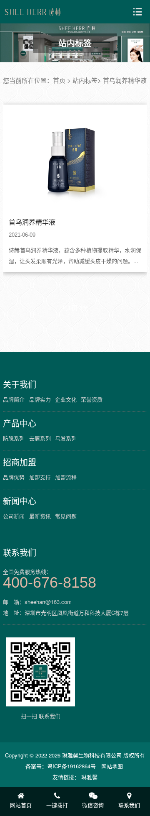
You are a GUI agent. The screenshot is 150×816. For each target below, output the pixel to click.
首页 (59, 80)
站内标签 (85, 80)
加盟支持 (40, 477)
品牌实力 (40, 399)
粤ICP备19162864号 (71, 766)
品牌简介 (14, 399)
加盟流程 (66, 477)
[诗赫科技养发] (33, 11)
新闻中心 (19, 501)
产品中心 (19, 423)
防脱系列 (14, 438)
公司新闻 (14, 516)
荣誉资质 (91, 399)
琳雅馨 (89, 777)
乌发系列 (66, 438)
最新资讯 (40, 516)
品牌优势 (14, 477)
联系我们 (19, 552)
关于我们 (19, 384)
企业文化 (66, 399)
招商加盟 (19, 462)
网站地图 (112, 766)
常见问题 (66, 516)
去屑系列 (40, 438)
